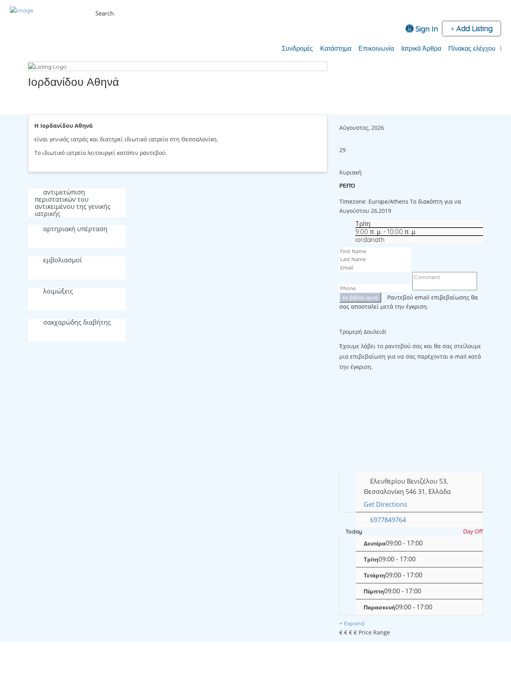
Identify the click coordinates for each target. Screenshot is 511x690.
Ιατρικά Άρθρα (421, 48)
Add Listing (473, 28)
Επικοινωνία (376, 48)
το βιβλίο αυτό (360, 297)
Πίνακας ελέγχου (471, 48)
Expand (353, 623)
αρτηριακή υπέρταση (75, 228)
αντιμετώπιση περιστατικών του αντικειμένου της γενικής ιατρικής (73, 203)
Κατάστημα (335, 48)
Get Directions (385, 504)
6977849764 (388, 520)
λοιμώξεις (58, 291)
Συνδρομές (297, 48)
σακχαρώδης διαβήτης (77, 322)
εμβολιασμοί (62, 260)
